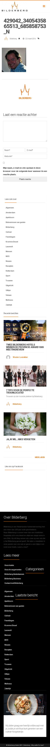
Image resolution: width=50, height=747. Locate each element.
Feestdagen (10, 237)
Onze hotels (9, 565)
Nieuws (9, 261)
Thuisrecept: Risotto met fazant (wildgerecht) (24, 720)
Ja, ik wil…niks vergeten (20, 439)
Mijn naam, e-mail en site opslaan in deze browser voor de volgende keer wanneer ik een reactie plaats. (25, 171)
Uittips (8, 290)
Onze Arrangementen (12, 570)
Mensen (9, 251)
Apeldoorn (10, 217)
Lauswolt (9, 247)
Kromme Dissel (12, 242)
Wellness (9, 300)
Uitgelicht (9, 285)
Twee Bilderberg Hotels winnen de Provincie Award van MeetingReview (25, 347)
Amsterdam (10, 213)
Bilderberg (13, 39)
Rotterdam (10, 271)
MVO (7, 256)
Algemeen (10, 208)
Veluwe (8, 295)
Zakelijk (9, 305)
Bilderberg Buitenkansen (14, 574)
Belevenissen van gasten (15, 222)
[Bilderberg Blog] (25, 6)
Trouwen (9, 281)
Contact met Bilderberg (13, 583)
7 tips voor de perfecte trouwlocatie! (20, 391)
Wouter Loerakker (20, 357)
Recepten (9, 266)
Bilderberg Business (12, 579)
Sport (8, 276)
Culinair (9, 232)
